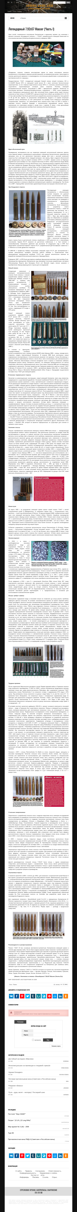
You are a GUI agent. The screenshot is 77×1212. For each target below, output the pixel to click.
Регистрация (20, 1022)
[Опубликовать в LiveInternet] (38, 996)
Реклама (35, 1177)
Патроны (15, 984)
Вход (17, 2)
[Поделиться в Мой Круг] (49, 996)
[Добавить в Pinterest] (22, 996)
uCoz (42, 1175)
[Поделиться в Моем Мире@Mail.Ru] (54, 996)
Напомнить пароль (56, 1046)
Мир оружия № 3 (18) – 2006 (18, 1127)
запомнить (38, 1040)
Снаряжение (66, 1094)
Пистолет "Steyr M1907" (17, 1114)
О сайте (18, 1171)
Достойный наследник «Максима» (21, 1059)
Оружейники (66, 1061)
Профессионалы (65, 1068)
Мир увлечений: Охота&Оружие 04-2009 (22, 979)
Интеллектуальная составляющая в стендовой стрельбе (29, 1066)
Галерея (66, 1135)
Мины (67, 1081)
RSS (8, 2)
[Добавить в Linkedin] (60, 996)
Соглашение (40, 1171)
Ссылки (45, 1177)
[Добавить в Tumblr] (33, 996)
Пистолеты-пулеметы (64, 1074)
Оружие (66, 1116)
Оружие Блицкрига (15, 1072)
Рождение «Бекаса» (15, 1086)
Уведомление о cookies (48, 1173)
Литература (66, 1128)
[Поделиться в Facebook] (16, 996)
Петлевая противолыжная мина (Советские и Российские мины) (32, 1079)
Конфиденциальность (28, 1173)
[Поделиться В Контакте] (11, 996)
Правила (28, 1171)
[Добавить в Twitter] (27, 996)
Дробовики (66, 1088)
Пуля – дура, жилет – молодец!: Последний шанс (26, 1092)
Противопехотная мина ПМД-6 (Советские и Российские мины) (31, 1139)
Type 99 (11, 1133)
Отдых (54, 1177)
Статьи (11, 984)
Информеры (24, 1177)
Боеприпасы (65, 1122)
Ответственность (54, 1171)
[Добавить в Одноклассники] (65, 996)
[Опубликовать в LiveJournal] (44, 996)
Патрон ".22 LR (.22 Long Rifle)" (19, 1120)
